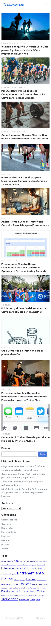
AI (12, 561)
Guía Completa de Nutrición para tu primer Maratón (22, 352)
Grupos (5, 544)
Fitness (39, 580)
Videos (4, 548)
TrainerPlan (9, 599)
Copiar (25, 565)
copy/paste (32, 565)
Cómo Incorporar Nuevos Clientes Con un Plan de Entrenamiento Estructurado (25, 136)
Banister (33, 561)
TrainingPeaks (24, 600)
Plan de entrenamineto (37, 588)
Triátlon (32, 600)
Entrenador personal (13, 568)
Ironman (11, 584)
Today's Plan (33, 595)
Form (44, 580)
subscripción (23, 595)
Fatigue (22, 580)
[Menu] (46, 4)
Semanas (15, 595)
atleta (21, 561)
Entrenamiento (8, 532)
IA (7, 584)
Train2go (41, 595)
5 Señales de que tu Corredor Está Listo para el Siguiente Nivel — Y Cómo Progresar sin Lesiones (24, 50)
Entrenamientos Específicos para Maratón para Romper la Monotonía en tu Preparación (24, 181)
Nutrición (35, 584)
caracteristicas (41, 561)
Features (5, 536)
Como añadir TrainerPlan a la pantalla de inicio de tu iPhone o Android (25, 439)
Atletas (26, 561)
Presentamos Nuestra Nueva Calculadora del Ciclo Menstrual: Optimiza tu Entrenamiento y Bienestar (24, 267)
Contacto (41, 618)
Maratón (26, 584)
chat (3, 565)
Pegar (10, 588)
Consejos (20, 43)
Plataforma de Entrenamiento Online (23, 591)
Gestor (3, 584)
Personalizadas (23, 588)
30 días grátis (6, 561)
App (16, 561)
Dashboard (41, 565)
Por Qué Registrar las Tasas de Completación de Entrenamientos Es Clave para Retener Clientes (23, 94)
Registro (4, 595)
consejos (20, 565)
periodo (15, 588)
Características (8, 43)
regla (9, 595)
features (31, 579)
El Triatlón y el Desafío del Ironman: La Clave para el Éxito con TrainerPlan (23, 310)
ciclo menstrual (10, 565)
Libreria (17, 584)
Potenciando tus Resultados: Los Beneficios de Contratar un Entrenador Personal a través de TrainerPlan (24, 396)
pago (40, 584)
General (14, 261)
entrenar (16, 580)
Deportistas (7, 528)
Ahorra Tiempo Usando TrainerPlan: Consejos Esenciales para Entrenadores (25, 223)
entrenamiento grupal (8, 574)
